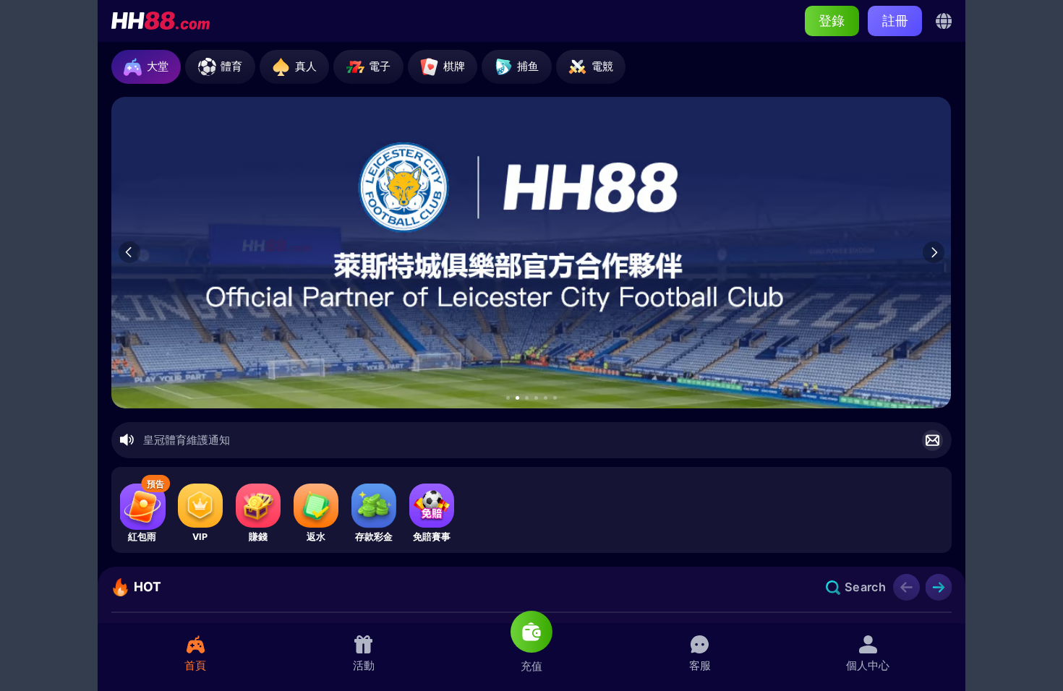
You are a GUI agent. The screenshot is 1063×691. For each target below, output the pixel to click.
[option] (531, 252)
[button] (508, 398)
